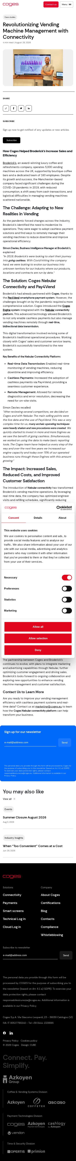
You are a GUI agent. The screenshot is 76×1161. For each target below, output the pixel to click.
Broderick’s (9, 163)
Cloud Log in (12, 927)
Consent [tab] (13, 517)
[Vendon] (16, 1133)
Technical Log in (14, 919)
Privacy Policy (11, 1040)
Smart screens (13, 911)
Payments (10, 903)
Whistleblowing (52, 935)
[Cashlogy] (56, 1125)
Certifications (50, 903)
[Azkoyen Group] (17, 1079)
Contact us (51, 4)
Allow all (38, 626)
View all (7, 798)
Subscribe (12, 140)
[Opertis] (16, 1151)
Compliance (49, 927)
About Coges (50, 895)
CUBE (33, 1045)
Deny (38, 650)
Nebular (49, 310)
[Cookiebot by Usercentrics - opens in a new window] (56, 508)
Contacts (47, 919)
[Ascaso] (56, 1102)
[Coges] (16, 1125)
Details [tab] (38, 517)
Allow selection (38, 638)
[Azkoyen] (16, 1102)
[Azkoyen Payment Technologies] (36, 1125)
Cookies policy (29, 1040)
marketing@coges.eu (48, 706)
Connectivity (12, 895)
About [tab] (62, 517)
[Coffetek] (36, 1102)
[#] (36, 1151)
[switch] (67, 588)
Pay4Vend (13, 298)
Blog (44, 911)
